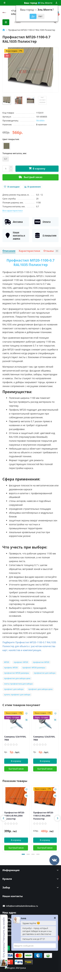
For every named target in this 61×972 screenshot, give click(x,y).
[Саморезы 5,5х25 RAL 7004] (45, 722)
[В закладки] (26, 713)
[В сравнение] (26, 719)
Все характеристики (12, 210)
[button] (23, 854)
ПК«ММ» (40, 120)
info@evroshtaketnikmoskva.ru (22, 905)
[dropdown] (4, 3)
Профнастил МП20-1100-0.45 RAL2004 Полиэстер (14, 815)
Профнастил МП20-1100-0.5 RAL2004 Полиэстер (43, 815)
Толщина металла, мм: (14, 153)
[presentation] (3, 818)
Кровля (7, 879)
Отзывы (50, 251)
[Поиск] (55, 22)
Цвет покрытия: (10, 139)
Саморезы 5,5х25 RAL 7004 (44, 738)
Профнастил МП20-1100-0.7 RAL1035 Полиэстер (30, 262)
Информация (11, 870)
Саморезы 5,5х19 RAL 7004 (15, 738)
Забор (6, 887)
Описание (8, 251)
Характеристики (29, 251)
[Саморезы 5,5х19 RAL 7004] (16, 722)
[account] (56, 3)
